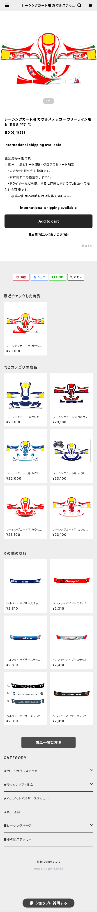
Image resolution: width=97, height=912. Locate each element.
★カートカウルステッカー (22, 771)
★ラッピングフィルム (18, 784)
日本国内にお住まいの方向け (48, 234)
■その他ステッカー (18, 839)
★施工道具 (12, 812)
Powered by (43, 868)
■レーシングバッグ (17, 826)
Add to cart (48, 221)
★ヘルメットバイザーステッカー (26, 798)
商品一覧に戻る (48, 742)
